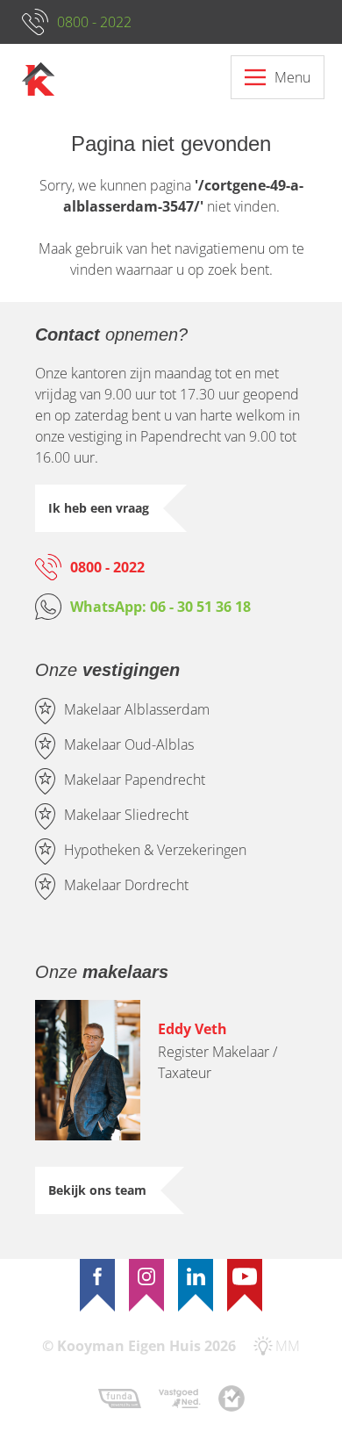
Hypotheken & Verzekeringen (155, 849)
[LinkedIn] (195, 1276)
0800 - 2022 (94, 22)
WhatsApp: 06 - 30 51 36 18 (160, 606)
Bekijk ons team (97, 1190)
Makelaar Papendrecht (134, 779)
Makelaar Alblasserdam (137, 709)
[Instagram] (146, 1276)
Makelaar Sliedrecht (126, 814)
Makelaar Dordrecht (126, 885)
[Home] (38, 79)
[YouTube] (244, 1276)
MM (287, 1345)
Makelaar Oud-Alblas (129, 744)
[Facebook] (97, 1276)
